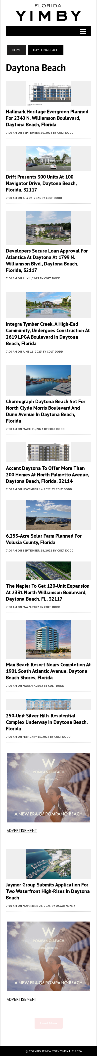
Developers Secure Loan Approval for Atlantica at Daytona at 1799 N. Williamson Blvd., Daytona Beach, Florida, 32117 (47, 260)
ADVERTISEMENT (22, 830)
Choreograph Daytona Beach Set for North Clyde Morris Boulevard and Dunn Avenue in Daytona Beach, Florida (45, 411)
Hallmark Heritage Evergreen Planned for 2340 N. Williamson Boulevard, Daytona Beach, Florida (47, 118)
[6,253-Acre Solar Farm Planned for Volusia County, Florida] (48, 526)
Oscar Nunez (65, 906)
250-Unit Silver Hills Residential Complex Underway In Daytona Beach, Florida (47, 722)
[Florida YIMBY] (48, 13)
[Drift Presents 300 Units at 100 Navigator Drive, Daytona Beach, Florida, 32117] (48, 167)
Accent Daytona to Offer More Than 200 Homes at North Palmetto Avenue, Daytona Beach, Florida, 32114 (47, 474)
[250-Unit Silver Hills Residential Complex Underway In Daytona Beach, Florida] (48, 706)
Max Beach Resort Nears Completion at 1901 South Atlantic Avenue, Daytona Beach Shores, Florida (48, 671)
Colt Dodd (65, 132)
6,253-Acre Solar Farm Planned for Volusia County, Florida (44, 539)
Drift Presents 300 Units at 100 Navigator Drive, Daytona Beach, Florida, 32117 (41, 183)
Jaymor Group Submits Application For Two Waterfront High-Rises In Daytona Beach (48, 891)
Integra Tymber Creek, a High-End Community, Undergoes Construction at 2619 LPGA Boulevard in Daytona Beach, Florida (48, 334)
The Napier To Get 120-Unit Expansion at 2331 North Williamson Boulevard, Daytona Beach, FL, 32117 (48, 592)
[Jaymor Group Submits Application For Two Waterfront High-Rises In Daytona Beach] (48, 875)
